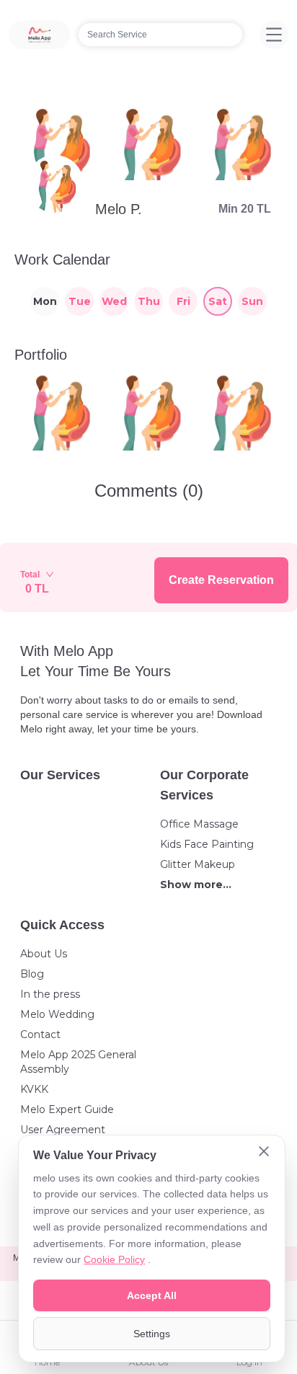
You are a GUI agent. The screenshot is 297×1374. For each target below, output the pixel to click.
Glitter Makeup (197, 864)
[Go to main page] (39, 34)
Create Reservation (221, 580)
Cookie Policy (114, 1259)
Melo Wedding (57, 1014)
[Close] (263, 1152)
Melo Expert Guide (67, 1109)
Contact (40, 1034)
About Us (43, 953)
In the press (50, 994)
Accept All (152, 1295)
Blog (32, 973)
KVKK (34, 1089)
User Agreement (62, 1129)
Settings (151, 1333)
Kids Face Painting (207, 844)
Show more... (195, 884)
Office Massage (199, 823)
